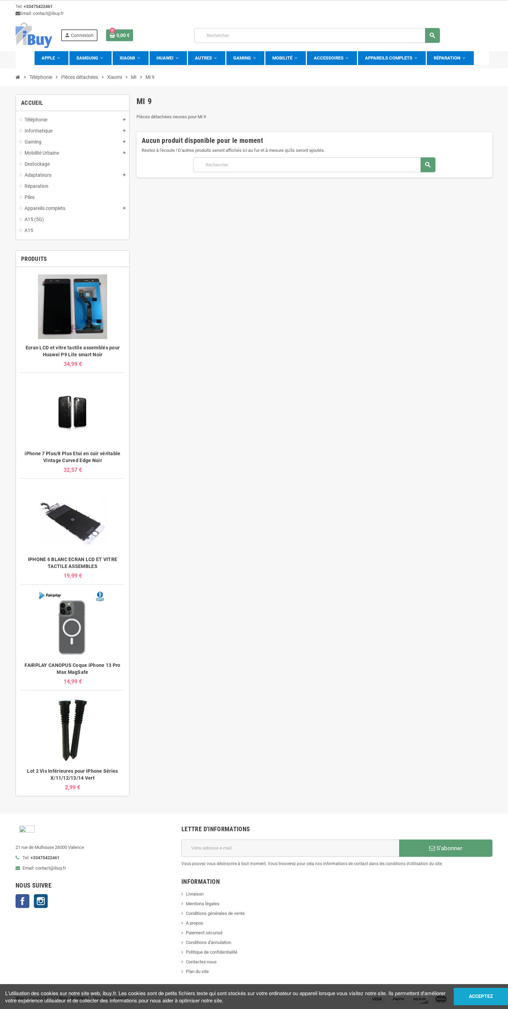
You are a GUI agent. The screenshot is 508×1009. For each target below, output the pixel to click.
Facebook (22, 901)
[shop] (34, 35)
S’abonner (448, 848)
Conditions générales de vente (215, 913)
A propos (194, 923)
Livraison (195, 894)
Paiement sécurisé (204, 932)
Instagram (41, 901)
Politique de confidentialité (211, 952)
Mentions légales (202, 903)
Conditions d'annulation (208, 942)
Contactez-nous (201, 961)
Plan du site (197, 971)
